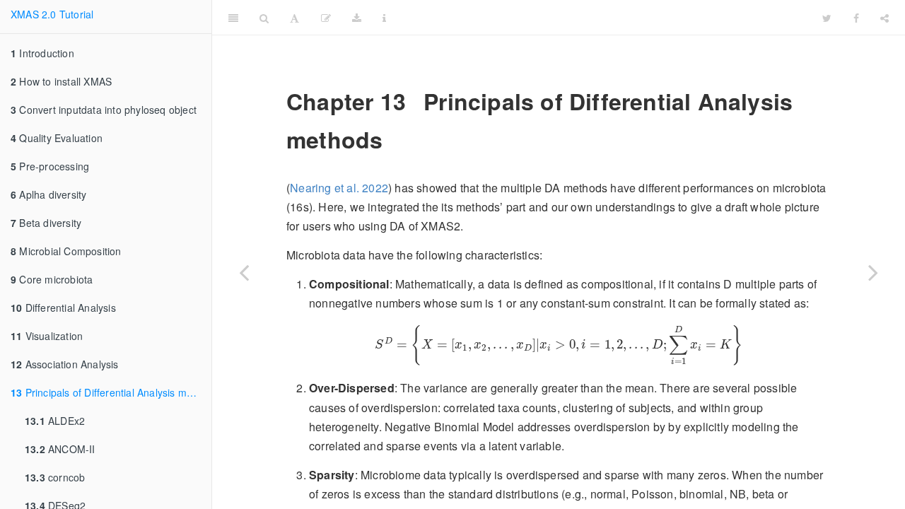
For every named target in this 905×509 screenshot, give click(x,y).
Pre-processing (50, 166)
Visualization (47, 336)
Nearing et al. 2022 (339, 188)
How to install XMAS (61, 81)
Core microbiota (52, 279)
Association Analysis (65, 364)
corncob (55, 477)
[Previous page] (244, 272)
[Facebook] (856, 17)
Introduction (42, 53)
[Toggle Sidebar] (233, 17)
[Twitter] (827, 17)
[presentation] (558, 345)
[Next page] (873, 272)
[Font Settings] (294, 17)
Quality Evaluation (57, 138)
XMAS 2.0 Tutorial (52, 14)
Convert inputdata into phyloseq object (104, 110)
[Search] (264, 17)
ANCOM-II (60, 449)
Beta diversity (46, 223)
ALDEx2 (55, 421)
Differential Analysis (63, 307)
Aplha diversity (48, 194)
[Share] (884, 17)
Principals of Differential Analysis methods (111, 392)
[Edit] (325, 17)
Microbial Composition (66, 251)
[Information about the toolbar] (384, 17)
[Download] (356, 17)
